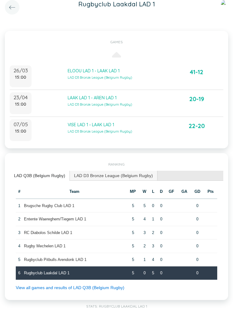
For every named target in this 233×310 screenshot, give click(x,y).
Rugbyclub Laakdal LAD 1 (46, 273)
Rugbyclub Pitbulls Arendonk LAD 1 (55, 259)
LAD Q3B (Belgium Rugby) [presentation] (39, 175)
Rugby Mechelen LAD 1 (45, 246)
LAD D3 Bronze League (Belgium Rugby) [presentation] (113, 175)
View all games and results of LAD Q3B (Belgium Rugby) (70, 287)
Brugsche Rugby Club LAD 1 (49, 205)
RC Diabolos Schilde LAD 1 (48, 232)
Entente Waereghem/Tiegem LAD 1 (55, 219)
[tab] (40, 176)
